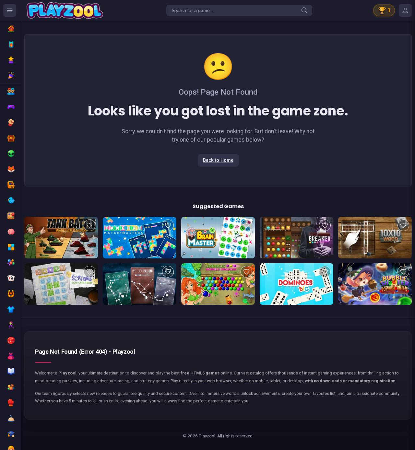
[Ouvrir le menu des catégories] (9, 10)
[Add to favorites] (89, 225)
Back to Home (218, 160)
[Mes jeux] (405, 10)
